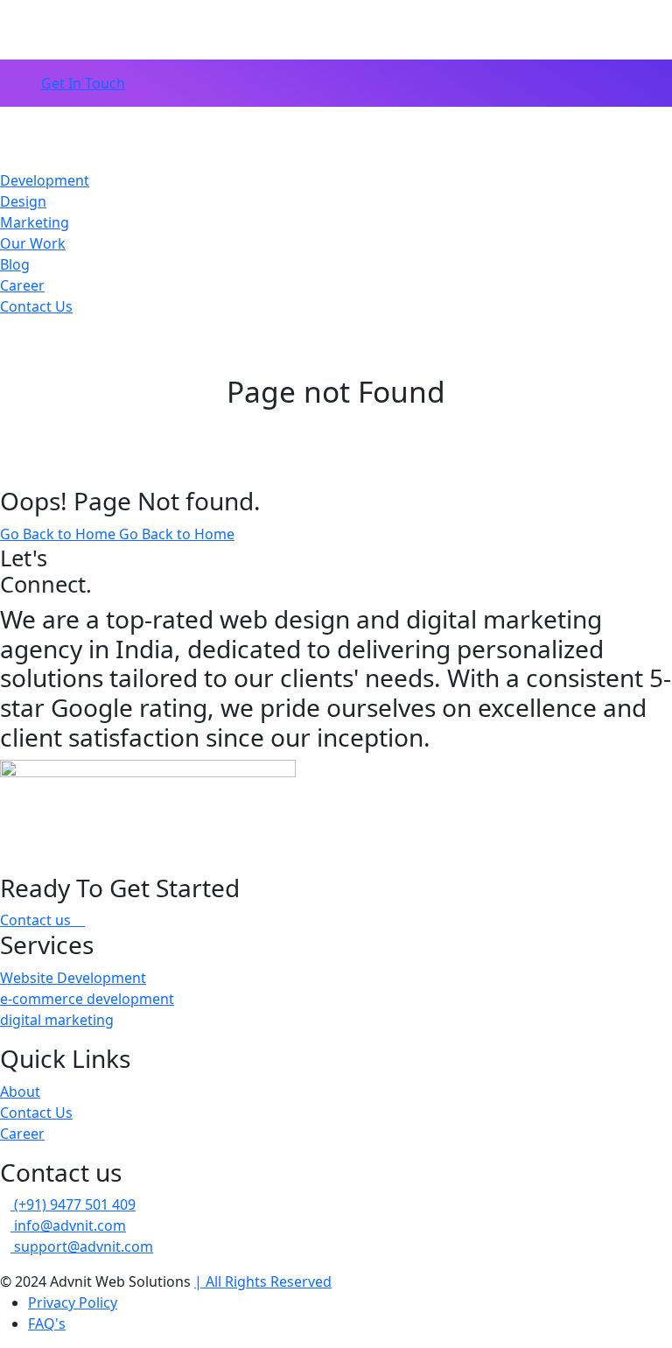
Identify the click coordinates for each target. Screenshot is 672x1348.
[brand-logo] (336, 138)
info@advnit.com (68, 1225)
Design (23, 201)
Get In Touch (83, 83)
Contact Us (36, 306)
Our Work (33, 243)
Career (22, 285)
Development (44, 180)
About (20, 1091)
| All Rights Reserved (263, 1281)
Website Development (73, 977)
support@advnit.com (81, 1246)
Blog (15, 264)
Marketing (34, 222)
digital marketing (57, 1019)
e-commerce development (87, 998)
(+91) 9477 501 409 (73, 1204)
